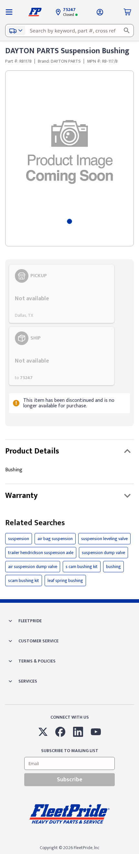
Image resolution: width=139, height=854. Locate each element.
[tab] (69, 221)
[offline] (137, 853)
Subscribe (69, 780)
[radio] (61, 294)
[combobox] (69, 30)
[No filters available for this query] (9, 12)
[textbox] (69, 30)
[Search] (127, 30)
